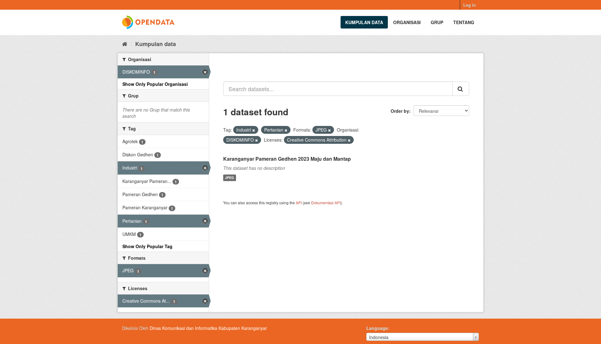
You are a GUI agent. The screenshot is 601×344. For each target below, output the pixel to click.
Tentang (463, 22)
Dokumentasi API (326, 202)
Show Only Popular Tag (147, 246)
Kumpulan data (364, 22)
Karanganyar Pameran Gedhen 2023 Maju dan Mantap (287, 158)
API (299, 202)
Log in (469, 5)
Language (377, 328)
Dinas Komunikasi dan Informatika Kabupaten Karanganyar (208, 328)
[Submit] (460, 88)
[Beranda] (124, 43)
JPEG (229, 177)
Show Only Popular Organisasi (155, 84)
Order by (400, 111)
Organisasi (407, 22)
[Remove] (253, 130)
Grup (437, 22)
